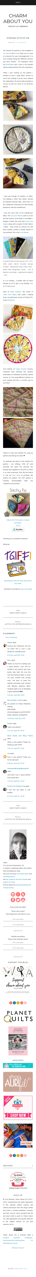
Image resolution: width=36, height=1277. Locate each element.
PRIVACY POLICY (18, 1248)
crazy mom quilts (26, 589)
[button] (18, 2)
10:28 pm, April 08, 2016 (16, 718)
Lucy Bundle (24, 232)
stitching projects (9, 876)
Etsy (17, 53)
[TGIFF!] (18, 578)
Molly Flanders (15, 292)
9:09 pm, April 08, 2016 (15, 695)
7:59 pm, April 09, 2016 (15, 781)
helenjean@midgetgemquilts (18, 768)
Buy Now (19, 529)
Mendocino (11, 300)
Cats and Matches (21, 42)
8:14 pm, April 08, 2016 (15, 655)
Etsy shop (16, 475)
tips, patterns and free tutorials (17, 879)
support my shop (9, 882)
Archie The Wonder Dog (16, 786)
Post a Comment (11, 637)
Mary (9, 660)
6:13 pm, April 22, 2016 (15, 796)
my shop (6, 53)
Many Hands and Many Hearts (20, 736)
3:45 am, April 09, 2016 (15, 748)
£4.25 (18, 526)
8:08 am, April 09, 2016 (15, 763)
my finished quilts (23, 874)
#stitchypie (10, 64)
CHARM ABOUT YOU (18, 18)
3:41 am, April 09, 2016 (15, 731)
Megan (9, 642)
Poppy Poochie (21, 369)
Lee (8, 753)
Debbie (10, 724)
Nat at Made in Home (15, 700)
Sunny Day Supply (10, 295)
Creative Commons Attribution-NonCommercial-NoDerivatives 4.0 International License (18, 1240)
